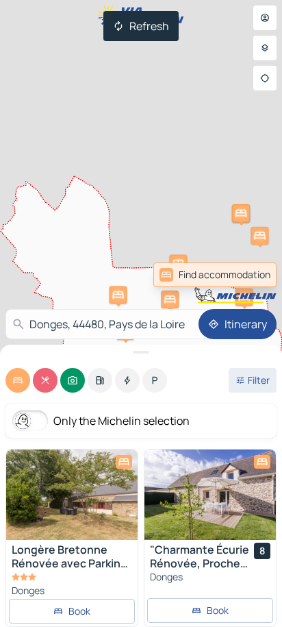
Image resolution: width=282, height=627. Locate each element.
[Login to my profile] (265, 17)
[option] (17, 380)
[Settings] (265, 48)
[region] (72, 495)
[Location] (265, 78)
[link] (246, 274)
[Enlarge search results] (141, 352)
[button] (244, 297)
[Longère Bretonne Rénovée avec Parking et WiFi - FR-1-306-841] (72, 495)
